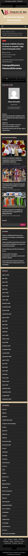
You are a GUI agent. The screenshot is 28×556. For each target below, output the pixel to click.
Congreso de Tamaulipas (9, 423)
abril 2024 (4, 374)
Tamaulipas (5, 512)
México (4, 480)
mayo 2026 (5, 285)
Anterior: (13, 117)
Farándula (5, 452)
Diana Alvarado (7, 52)
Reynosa (4, 498)
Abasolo (4, 409)
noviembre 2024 (6, 349)
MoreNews (10, 554)
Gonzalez (4, 459)
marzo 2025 (5, 335)
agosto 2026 (5, 275)
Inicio (5, 539)
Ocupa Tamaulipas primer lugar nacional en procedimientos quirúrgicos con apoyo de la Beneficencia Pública (14, 244)
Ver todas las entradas (14, 107)
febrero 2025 (5, 338)
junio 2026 (5, 282)
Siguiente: (14, 126)
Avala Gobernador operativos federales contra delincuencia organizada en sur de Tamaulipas (13, 262)
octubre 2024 (5, 353)
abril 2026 (4, 289)
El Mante (4, 437)
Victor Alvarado (6, 163)
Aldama (4, 413)
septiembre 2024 (6, 356)
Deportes (4, 430)
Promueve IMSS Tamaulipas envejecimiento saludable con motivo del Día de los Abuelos (13, 255)
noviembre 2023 (6, 392)
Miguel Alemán (6, 484)
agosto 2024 (5, 360)
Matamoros (5, 477)
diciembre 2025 (6, 303)
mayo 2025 (5, 328)
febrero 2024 (5, 381)
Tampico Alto (5, 519)
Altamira (4, 416)
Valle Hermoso (6, 526)
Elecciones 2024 (6, 441)
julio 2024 (4, 363)
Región (11, 541)
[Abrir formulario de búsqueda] (25, 26)
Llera (3, 469)
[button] (2, 26)
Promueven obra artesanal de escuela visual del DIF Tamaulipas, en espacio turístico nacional (13, 185)
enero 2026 (5, 300)
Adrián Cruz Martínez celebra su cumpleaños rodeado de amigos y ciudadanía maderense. (12, 160)
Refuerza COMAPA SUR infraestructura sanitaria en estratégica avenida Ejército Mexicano (13, 237)
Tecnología (5, 523)
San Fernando (6, 501)
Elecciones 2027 (6, 445)
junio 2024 (5, 367)
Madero (4, 473)
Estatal (4, 40)
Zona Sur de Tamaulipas (8, 533)
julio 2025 (4, 321)
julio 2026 (4, 278)
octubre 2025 (5, 310)
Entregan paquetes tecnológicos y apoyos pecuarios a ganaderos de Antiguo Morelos (12, 211)
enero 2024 (5, 385)
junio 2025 (5, 324)
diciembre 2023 (6, 388)
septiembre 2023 (6, 399)
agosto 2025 (5, 317)
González (4, 455)
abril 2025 (4, 331)
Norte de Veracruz (7, 491)
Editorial (4, 434)
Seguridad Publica (7, 505)
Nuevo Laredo (6, 494)
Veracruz (4, 530)
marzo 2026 (5, 292)
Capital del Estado (7, 420)
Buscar (4, 220)
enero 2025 (5, 342)
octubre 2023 (5, 395)
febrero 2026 (5, 296)
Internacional (6, 462)
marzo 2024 (5, 378)
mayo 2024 (5, 370)
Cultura (4, 427)
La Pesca (4, 466)
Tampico (4, 515)
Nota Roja (16, 541)
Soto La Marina (6, 508)
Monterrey (5, 487)
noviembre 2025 (6, 307)
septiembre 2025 (6, 314)
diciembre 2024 (6, 346)
